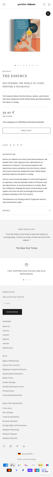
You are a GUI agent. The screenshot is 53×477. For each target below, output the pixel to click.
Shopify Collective (10, 438)
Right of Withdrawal (11, 361)
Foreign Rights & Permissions (15, 425)
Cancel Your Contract (11, 365)
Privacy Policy (8, 391)
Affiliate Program (10, 434)
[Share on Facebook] (10, 145)
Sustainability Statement (13, 374)
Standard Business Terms (13, 387)
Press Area (7, 408)
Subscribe (12, 312)
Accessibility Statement (12, 395)
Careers (6, 331)
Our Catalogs (8, 412)
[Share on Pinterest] (18, 145)
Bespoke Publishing (11, 430)
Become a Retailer (10, 421)
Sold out (26, 131)
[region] (26, 269)
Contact (6, 335)
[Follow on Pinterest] (17, 446)
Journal (6, 343)
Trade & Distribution (11, 417)
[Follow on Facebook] (4, 446)
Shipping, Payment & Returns (14, 369)
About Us (6, 326)
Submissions (8, 348)
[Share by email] (21, 145)
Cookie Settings (9, 382)
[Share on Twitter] (14, 145)
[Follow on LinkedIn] (24, 446)
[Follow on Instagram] (10, 446)
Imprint (6, 339)
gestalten (7, 71)
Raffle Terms (8, 378)
